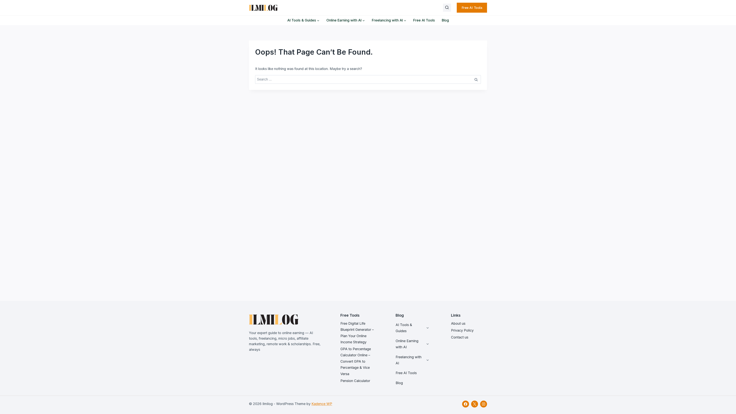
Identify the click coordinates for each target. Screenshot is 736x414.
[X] (474, 404)
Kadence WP (321, 404)
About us (458, 323)
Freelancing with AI (408, 360)
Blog (445, 20)
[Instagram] (483, 404)
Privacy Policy (462, 330)
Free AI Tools (472, 8)
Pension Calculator (355, 381)
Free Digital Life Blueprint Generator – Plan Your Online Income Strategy (357, 332)
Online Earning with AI (407, 344)
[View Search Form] (447, 8)
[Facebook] (465, 404)
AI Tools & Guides (404, 328)
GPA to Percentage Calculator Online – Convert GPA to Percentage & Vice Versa (355, 361)
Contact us (459, 337)
